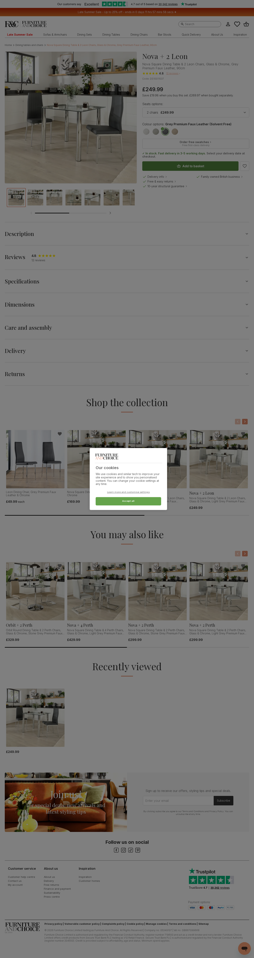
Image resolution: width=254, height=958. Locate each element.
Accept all (128, 501)
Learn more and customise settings (128, 492)
